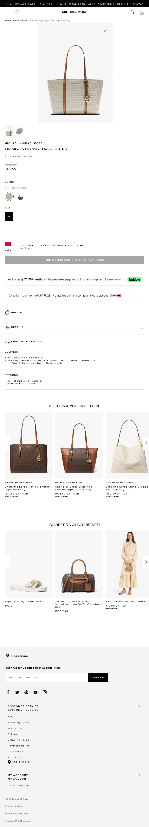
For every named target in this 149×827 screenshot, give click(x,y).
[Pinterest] (26, 692)
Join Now (23, 248)
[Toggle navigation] (7, 11)
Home (8, 20)
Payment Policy (19, 745)
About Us (14, 757)
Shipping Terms (18, 739)
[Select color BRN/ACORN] (20, 196)
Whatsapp (15, 728)
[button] (7, 443)
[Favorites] (16, 12)
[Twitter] (17, 692)
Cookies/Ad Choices (17, 821)
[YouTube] (35, 692)
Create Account (19, 785)
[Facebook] (8, 692)
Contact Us (16, 751)
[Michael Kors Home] (75, 12)
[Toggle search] (132, 12)
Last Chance (20, 20)
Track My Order (18, 722)
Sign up (98, 677)
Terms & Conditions (17, 813)
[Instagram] (45, 692)
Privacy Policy (14, 806)
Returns (13, 733)
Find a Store (19, 656)
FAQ (11, 716)
